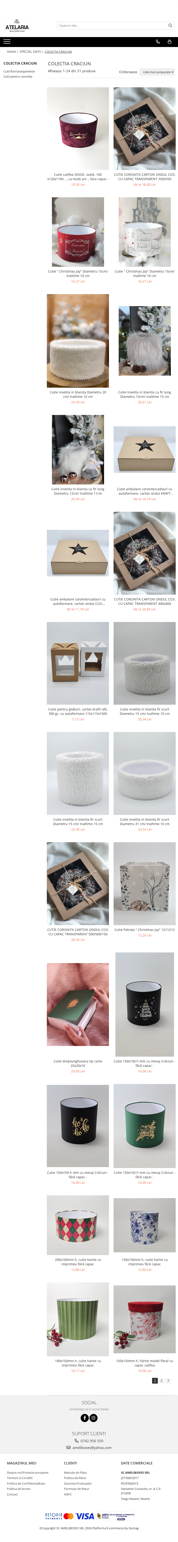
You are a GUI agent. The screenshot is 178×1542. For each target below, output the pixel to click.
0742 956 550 (91, 1440)
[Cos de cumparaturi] (170, 41)
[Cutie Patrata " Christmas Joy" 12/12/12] (145, 883)
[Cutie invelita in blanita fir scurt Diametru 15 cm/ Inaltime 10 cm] (145, 663)
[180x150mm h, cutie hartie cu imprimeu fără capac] (78, 1319)
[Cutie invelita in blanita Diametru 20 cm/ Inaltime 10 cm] (78, 340)
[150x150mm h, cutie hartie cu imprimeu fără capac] (145, 1225)
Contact (12, 1494)
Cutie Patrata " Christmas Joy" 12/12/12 (144, 929)
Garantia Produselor (78, 1483)
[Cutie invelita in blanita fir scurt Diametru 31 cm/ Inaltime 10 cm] (145, 773)
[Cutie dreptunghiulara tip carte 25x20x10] (78, 1004)
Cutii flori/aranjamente (19, 71)
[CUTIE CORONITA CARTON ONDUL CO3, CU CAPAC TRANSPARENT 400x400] (145, 553)
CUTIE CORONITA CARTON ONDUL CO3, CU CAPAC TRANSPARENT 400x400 (144, 601)
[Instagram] (93, 1418)
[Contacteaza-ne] (158, 41)
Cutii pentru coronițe (17, 76)
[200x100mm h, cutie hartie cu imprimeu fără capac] (78, 1225)
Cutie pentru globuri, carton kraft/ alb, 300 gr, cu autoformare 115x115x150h (78, 711)
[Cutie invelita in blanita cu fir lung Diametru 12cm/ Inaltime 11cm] (78, 449)
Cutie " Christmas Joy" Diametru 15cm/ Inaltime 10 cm (78, 273)
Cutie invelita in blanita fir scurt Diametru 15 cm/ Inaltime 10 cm (145, 711)
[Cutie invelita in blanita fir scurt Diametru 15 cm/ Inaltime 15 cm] (78, 773)
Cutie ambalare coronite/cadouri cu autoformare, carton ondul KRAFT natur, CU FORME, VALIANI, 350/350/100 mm (144, 491)
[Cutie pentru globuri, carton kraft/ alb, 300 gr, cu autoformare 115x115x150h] (78, 663)
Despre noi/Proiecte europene (27, 1472)
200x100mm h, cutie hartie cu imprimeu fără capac (78, 1261)
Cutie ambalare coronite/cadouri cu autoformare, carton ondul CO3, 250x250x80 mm (77, 601)
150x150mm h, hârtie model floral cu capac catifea (144, 1363)
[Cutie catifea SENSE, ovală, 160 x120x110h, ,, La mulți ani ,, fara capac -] (78, 128)
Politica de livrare (18, 1489)
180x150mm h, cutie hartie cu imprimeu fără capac (78, 1363)
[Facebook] (85, 1418)
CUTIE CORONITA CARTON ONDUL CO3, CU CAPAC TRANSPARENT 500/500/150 (78, 931)
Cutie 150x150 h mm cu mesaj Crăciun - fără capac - (144, 1063)
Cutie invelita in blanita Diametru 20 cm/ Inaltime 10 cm (78, 394)
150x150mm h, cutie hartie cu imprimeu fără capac (145, 1261)
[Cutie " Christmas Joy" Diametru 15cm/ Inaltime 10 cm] (78, 232)
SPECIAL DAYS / (32, 51)
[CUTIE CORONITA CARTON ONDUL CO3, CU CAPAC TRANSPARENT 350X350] (145, 128)
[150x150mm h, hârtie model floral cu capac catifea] (145, 1319)
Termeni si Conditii (19, 1478)
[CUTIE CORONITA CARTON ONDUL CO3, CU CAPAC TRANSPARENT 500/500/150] (78, 883)
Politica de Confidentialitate (26, 1483)
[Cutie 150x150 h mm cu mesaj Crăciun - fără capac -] (145, 1004)
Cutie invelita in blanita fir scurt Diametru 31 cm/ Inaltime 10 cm (145, 821)
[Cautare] (170, 25)
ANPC (68, 1494)
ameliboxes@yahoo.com (92, 1447)
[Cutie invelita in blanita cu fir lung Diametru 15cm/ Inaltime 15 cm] (145, 341)
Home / (13, 51)
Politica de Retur (75, 1478)
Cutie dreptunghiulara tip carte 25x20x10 (78, 1063)
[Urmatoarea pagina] (168, 1381)
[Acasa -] (26, 25)
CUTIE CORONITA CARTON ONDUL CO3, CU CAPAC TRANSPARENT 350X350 (144, 176)
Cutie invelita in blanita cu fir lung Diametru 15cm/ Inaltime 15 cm (144, 394)
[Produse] (7, 42)
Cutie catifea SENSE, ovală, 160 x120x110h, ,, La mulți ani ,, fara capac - (78, 176)
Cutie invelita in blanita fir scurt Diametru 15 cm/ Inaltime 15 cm (78, 821)
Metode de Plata (75, 1472)
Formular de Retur (76, 1489)
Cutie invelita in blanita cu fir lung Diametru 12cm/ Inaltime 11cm (77, 491)
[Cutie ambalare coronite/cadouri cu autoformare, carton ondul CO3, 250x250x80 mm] (78, 553)
